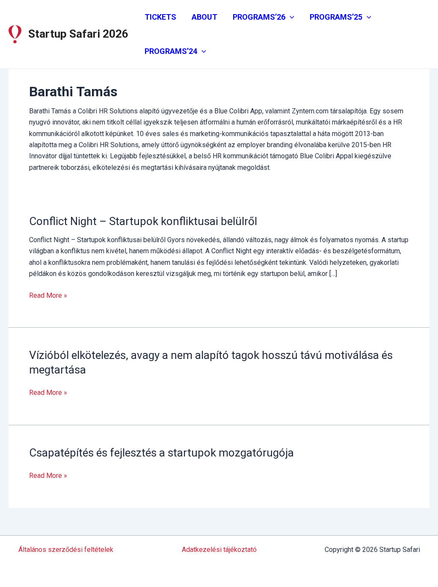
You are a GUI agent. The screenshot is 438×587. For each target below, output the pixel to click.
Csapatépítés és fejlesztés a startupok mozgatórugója (161, 452)
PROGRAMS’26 (259, 16)
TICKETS (160, 16)
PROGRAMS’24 (171, 51)
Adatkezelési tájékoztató (219, 549)
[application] (289, 17)
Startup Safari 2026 (78, 33)
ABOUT (204, 16)
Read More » (48, 296)
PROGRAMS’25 (336, 16)
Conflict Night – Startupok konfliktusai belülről (143, 221)
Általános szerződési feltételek (65, 549)
